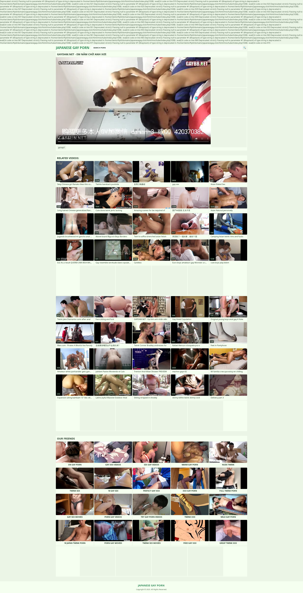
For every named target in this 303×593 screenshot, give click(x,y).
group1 (61, 147)
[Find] (245, 48)
